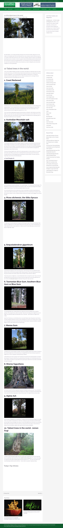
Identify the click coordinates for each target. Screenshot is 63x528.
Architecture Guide (49, 75)
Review (47, 120)
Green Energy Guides (27, 9)
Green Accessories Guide (50, 84)
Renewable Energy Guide (50, 118)
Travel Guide (48, 125)
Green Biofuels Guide (50, 89)
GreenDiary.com (49, 20)
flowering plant (38, 146)
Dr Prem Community (29, 524)
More (49, 9)
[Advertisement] (22, 46)
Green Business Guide (50, 91)
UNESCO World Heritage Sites (26, 458)
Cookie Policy (8, 526)
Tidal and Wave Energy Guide (51, 123)
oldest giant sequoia (14, 278)
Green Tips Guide (49, 107)
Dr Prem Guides (44, 9)
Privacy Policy (14, 526)
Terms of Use (50, 524)
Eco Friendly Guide (49, 79)
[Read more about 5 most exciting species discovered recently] (32, 504)
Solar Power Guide (49, 121)
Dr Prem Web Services (44, 524)
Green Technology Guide (50, 105)
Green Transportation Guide (51, 109)
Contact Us (54, 9)
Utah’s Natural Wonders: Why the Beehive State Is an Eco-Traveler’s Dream (52, 137)
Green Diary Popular (50, 93)
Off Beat (47, 114)
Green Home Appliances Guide (51, 98)
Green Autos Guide (49, 88)
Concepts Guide (49, 77)
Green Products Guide (50, 104)
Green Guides (10, 9)
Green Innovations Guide (50, 102)
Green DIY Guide (49, 95)
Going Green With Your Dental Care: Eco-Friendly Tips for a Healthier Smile (52, 142)
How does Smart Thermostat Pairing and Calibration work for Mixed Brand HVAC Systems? (53, 147)
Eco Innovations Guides (18, 9)
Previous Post (6, 493)
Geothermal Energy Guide (51, 82)
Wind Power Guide (49, 127)
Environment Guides (36, 9)
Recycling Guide (49, 116)
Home (5, 9)
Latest (47, 111)
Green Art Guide (49, 86)
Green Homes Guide (50, 100)
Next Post (40, 493)
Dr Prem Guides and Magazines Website (11, 524)
